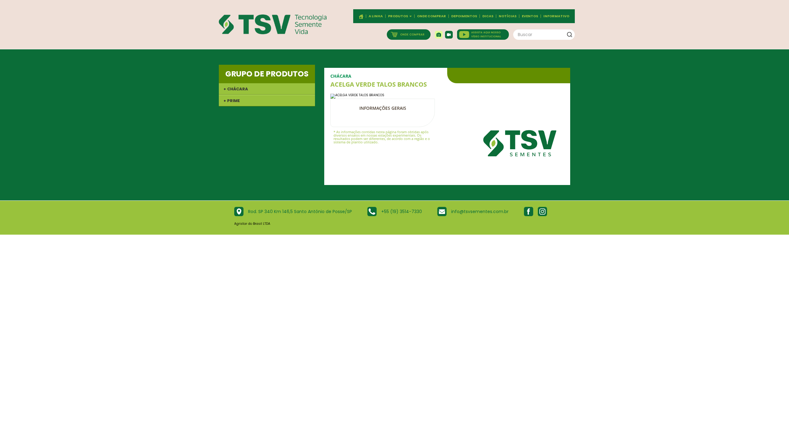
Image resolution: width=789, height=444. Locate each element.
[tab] (267, 88)
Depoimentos (464, 16)
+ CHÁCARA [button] (235, 89)
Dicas (487, 16)
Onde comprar (431, 16)
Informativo (556, 16)
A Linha (376, 16)
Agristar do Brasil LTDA (252, 223)
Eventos (530, 16)
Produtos (398, 16)
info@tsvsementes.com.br (480, 211)
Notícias (508, 16)
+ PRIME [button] (231, 101)
